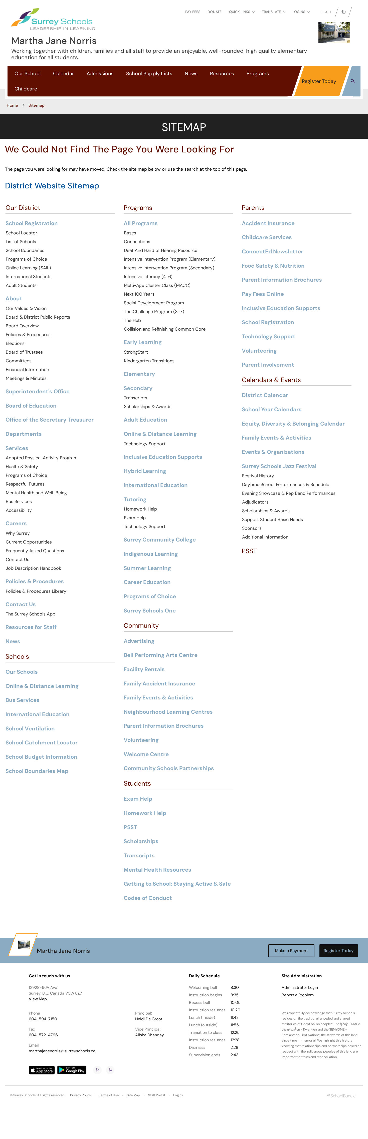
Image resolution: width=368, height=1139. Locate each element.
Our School (28, 73)
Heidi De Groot (148, 1019)
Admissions (100, 73)
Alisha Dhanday (149, 1035)
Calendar (63, 73)
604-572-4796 (43, 1035)
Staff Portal (156, 1095)
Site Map (133, 1095)
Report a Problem (298, 995)
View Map (38, 999)
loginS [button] (298, 11)
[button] (353, 81)
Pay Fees (192, 11)
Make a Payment (291, 950)
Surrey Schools (24, 1095)
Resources (222, 73)
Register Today (319, 81)
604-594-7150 (43, 1019)
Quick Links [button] (239, 11)
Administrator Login (300, 987)
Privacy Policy (80, 1095)
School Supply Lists (149, 73)
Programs (258, 73)
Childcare (26, 88)
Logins (178, 1095)
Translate (271, 11)
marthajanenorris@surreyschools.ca (62, 1051)
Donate (215, 11)
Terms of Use (109, 1095)
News (191, 73)
